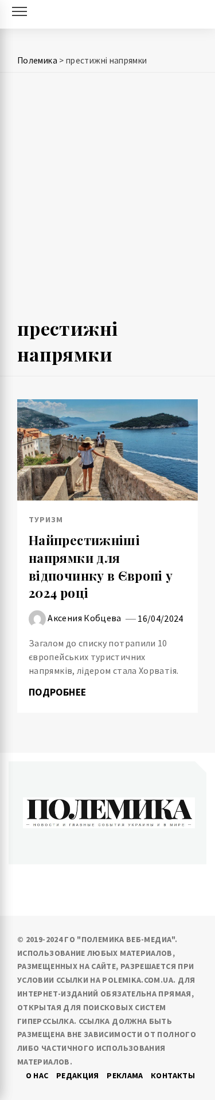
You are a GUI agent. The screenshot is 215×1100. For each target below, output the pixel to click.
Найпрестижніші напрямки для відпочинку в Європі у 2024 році (101, 566)
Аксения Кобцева (84, 618)
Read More (107, 450)
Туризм (46, 519)
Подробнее (59, 692)
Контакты (173, 1075)
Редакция (77, 1075)
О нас (37, 1075)
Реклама (125, 1075)
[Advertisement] (107, 200)
